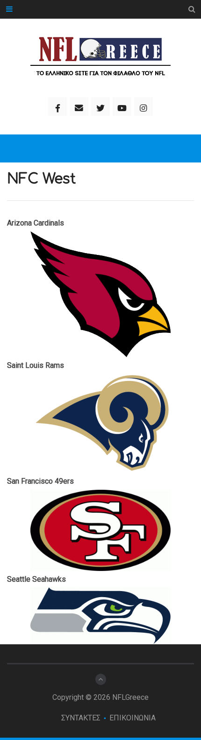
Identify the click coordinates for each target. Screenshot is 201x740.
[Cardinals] (100, 294)
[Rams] (100, 423)
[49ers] (100, 530)
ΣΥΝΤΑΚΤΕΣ (80, 717)
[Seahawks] (100, 615)
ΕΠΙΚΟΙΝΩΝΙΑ (132, 717)
